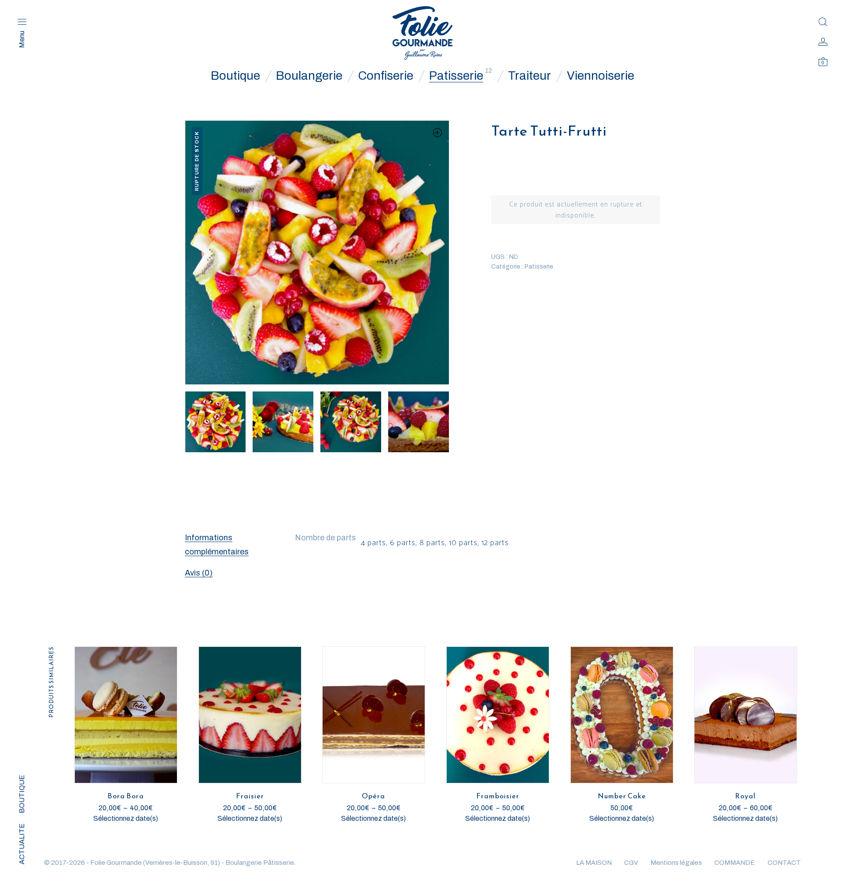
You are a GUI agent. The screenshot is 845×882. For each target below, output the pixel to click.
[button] (437, 132)
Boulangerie (309, 75)
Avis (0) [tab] (199, 572)
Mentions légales (676, 862)
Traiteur (529, 75)
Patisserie (456, 75)
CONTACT (784, 862)
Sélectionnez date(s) (125, 818)
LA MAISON (594, 862)
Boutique (235, 75)
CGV (631, 862)
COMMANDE (734, 862)
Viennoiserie (600, 75)
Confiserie (385, 75)
